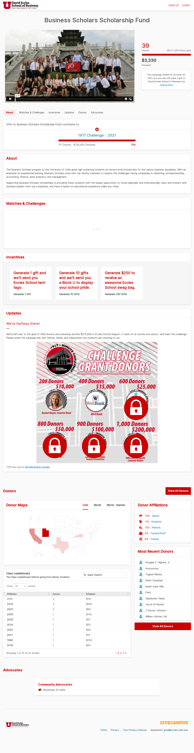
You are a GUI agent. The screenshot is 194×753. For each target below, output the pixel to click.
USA (85, 505)
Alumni (155, 515)
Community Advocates (55, 684)
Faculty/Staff (158, 533)
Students (156, 521)
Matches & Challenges (31, 112)
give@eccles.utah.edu (176, 729)
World (97, 505)
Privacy (115, 729)
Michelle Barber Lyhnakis (37, 467)
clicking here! (166, 84)
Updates (69, 112)
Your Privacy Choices (135, 729)
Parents (156, 527)
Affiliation (12, 594)
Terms (103, 729)
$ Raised (90, 594)
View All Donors (178, 490)
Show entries (21, 586)
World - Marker (116, 505)
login (185, 5)
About (9, 112)
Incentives (54, 112)
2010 (9, 598)
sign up (174, 5)
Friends (155, 539)
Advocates (97, 112)
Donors (82, 112)
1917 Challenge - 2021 (97, 135)
